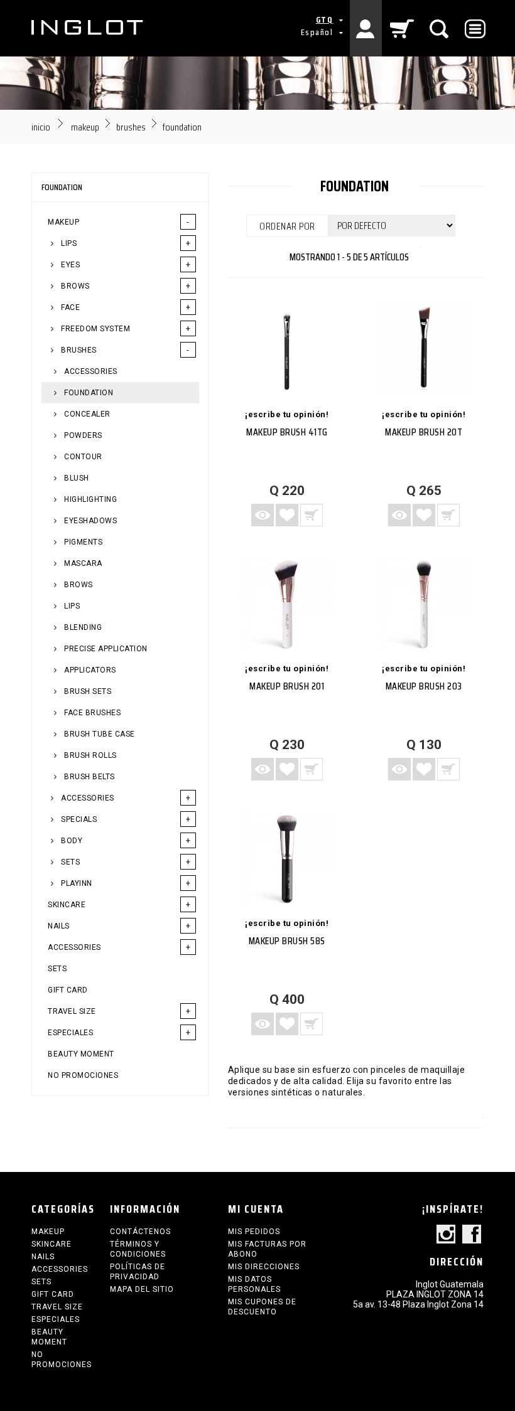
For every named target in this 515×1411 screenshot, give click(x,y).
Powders (82, 435)
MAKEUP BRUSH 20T (423, 432)
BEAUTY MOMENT (81, 1054)
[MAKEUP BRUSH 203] (424, 604)
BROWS (74, 286)
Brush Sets (87, 691)
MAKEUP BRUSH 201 (286, 686)
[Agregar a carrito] (311, 515)
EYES (69, 264)
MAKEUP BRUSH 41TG (287, 432)
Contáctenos (140, 1231)
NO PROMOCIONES (83, 1075)
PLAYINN (75, 883)
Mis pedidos (254, 1231)
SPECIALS (78, 819)
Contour (82, 456)
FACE (69, 307)
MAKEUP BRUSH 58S (287, 941)
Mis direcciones (264, 1266)
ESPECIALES (70, 1032)
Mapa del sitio (142, 1289)
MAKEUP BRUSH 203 (424, 686)
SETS (69, 862)
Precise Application (105, 648)
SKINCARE (66, 904)
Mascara (82, 563)
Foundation (88, 392)
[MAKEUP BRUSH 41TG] (287, 349)
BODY (71, 840)
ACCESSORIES (89, 371)
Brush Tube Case (98, 734)
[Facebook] (471, 1235)
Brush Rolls (89, 755)
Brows (77, 584)
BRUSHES (78, 350)
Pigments (82, 542)
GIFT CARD (68, 990)
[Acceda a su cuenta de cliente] (366, 28)
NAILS (59, 926)
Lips (71, 606)
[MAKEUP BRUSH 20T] (424, 349)
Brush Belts (88, 776)
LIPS (68, 243)
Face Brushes (91, 712)
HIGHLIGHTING (89, 499)
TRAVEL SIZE (72, 1011)
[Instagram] (445, 1235)
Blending (82, 627)
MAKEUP (63, 222)
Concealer (86, 414)
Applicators (89, 670)
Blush (75, 478)
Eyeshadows (89, 520)
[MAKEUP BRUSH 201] (287, 604)
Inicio (40, 127)
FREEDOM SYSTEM (95, 328)
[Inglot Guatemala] (87, 27)
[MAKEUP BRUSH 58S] (287, 858)
